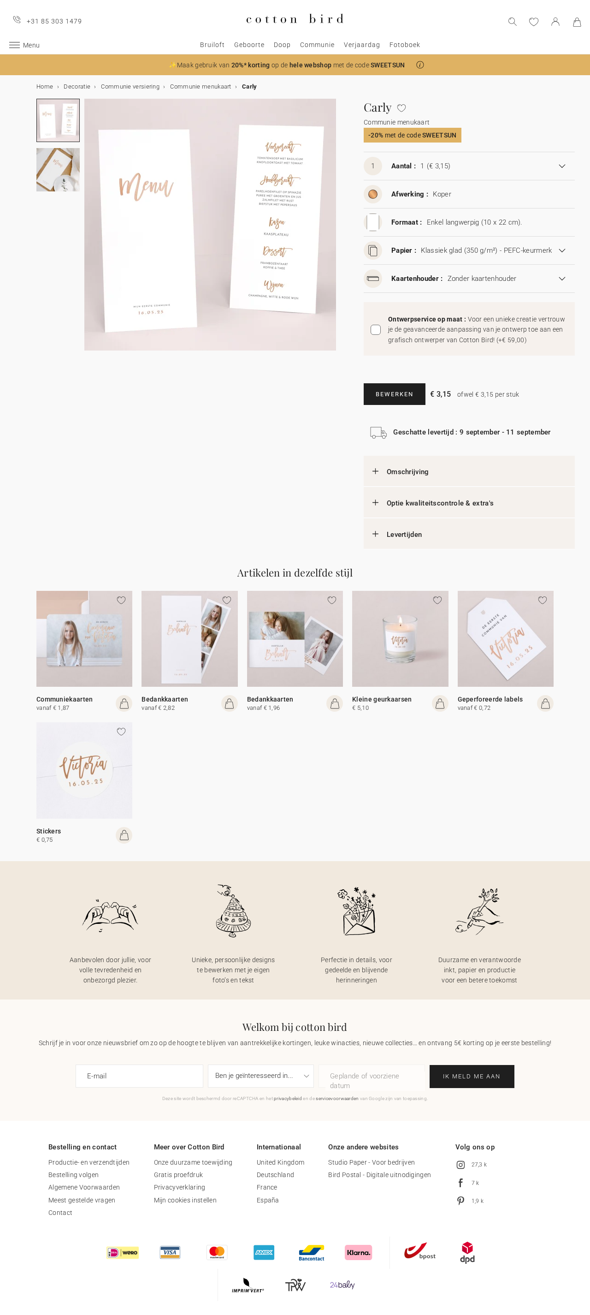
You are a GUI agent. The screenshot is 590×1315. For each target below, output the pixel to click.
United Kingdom (280, 1162)
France (267, 1187)
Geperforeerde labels (490, 699)
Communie (317, 44)
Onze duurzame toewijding (193, 1162)
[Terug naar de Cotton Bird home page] (295, 30)
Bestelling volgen (73, 1174)
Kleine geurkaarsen (382, 699)
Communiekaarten (64, 699)
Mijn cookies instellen (185, 1200)
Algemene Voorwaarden (84, 1187)
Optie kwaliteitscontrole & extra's (440, 503)
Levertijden (404, 534)
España (268, 1200)
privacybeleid (288, 1098)
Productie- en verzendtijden (89, 1162)
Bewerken (394, 394)
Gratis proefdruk (178, 1174)
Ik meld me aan (472, 1076)
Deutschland (275, 1174)
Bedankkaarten (165, 699)
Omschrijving (408, 472)
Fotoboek (404, 44)
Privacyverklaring (180, 1187)
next (89, 230)
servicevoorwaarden (337, 1098)
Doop (282, 44)
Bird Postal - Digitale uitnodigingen (379, 1174)
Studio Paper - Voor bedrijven (371, 1162)
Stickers (48, 831)
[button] (420, 65)
